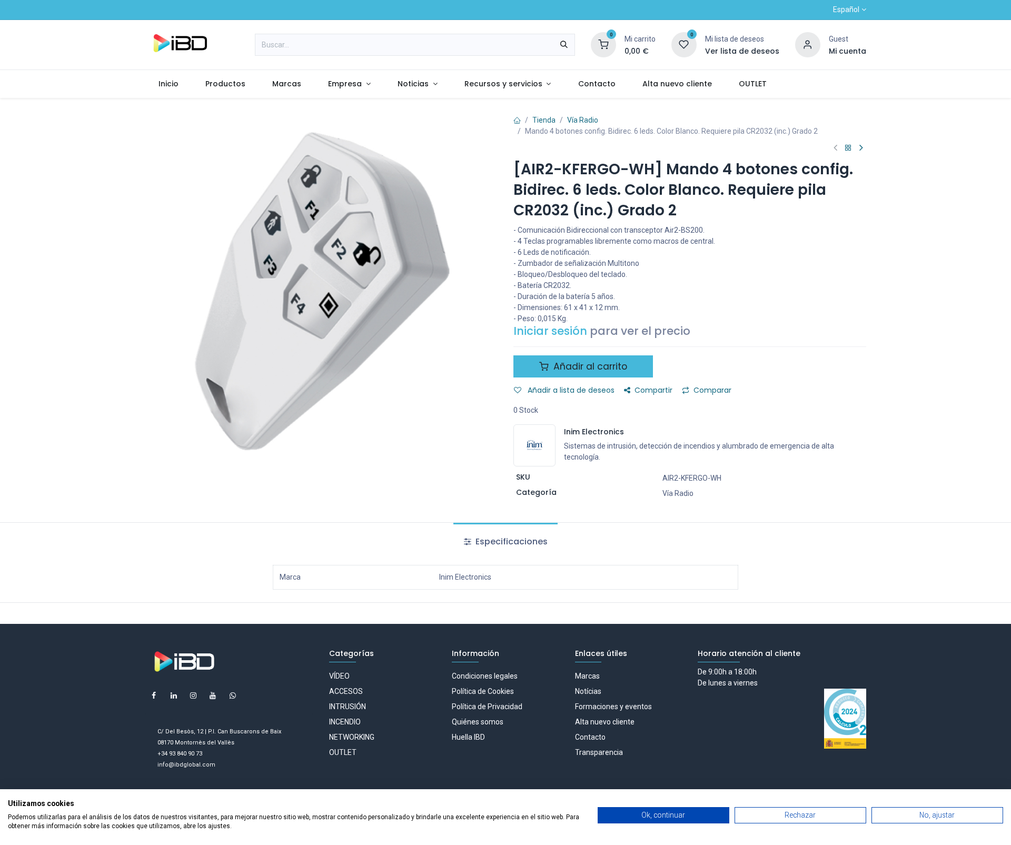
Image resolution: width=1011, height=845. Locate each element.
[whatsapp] (232, 695)
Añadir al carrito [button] (589, 366)
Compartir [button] (653, 390)
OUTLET (342, 752)
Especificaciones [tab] (510, 541)
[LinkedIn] (173, 695)
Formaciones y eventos (613, 706)
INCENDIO (345, 722)
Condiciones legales (485, 676)
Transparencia (599, 752)
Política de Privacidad (487, 706)
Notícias (588, 691)
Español (846, 9)
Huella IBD (468, 737)
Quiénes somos (477, 722)
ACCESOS (346, 691)
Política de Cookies (483, 691)
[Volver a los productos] (848, 148)
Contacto (590, 737)
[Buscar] (563, 44)
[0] (603, 44)
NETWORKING (351, 737)
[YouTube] (212, 695)
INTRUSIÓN (347, 706)
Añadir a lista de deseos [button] (570, 390)
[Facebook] (153, 695)
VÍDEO (339, 676)
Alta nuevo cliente (605, 722)
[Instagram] (193, 695)
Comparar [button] (712, 390)
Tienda (544, 120)
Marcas (587, 676)
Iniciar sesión (550, 331)
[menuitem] (168, 84)
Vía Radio (582, 120)
